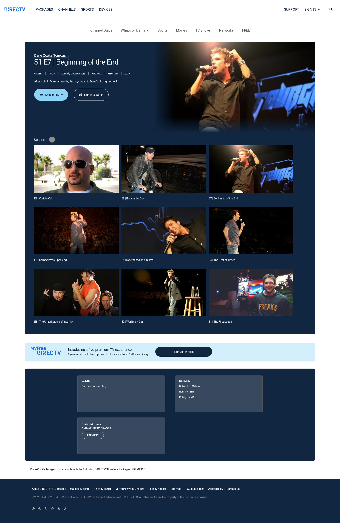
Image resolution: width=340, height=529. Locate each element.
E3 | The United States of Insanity (53, 322)
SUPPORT (291, 9)
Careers (59, 489)
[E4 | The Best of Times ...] (251, 230)
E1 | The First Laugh (220, 322)
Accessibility (215, 489)
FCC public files (194, 489)
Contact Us (233, 489)
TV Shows (203, 30)
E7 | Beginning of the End (223, 198)
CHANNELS (67, 9)
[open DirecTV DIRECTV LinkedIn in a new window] (33, 508)
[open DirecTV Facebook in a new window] (39, 508)
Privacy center (102, 489)
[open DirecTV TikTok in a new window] (65, 508)
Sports (163, 30)
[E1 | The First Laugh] (251, 292)
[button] (331, 9)
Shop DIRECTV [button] (54, 95)
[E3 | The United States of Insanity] (76, 292)
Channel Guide (101, 30)
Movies (181, 30)
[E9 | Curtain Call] (76, 169)
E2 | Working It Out (132, 322)
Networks (226, 30)
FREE (246, 30)
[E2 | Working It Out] (163, 292)
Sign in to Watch (93, 95)
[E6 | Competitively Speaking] (76, 230)
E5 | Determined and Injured (137, 260)
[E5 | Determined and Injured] (163, 230)
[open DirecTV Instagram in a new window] (52, 508)
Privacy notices (157, 489)
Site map (175, 489)
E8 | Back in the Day (132, 198)
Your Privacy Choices (131, 489)
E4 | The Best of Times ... (223, 260)
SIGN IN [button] (310, 9)
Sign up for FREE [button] (184, 352)
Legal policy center (78, 489)
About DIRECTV (41, 489)
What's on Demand (135, 30)
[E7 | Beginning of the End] (251, 169)
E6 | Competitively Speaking (50, 260)
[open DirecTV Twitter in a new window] (46, 508)
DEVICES (105, 9)
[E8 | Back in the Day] (163, 169)
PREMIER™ (92, 435)
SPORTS (87, 9)
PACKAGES (44, 9)
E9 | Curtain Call (43, 198)
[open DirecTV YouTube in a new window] (58, 508)
